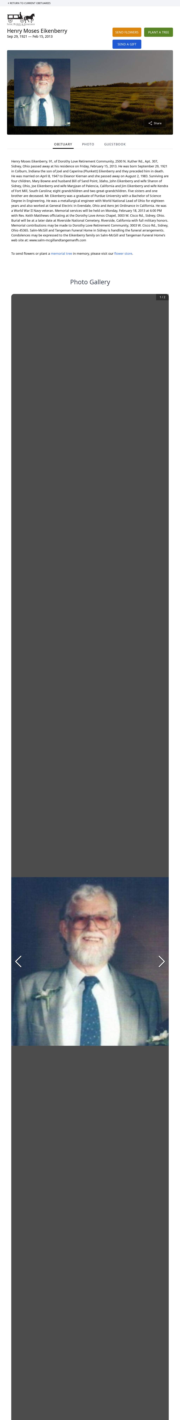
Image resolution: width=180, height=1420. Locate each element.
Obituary (63, 144)
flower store (123, 253)
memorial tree (61, 253)
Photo (88, 144)
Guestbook (115, 144)
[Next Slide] (162, 961)
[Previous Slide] (18, 961)
